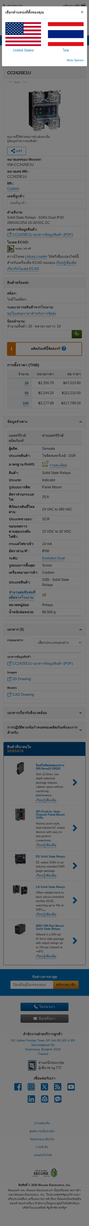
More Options (75, 60)
